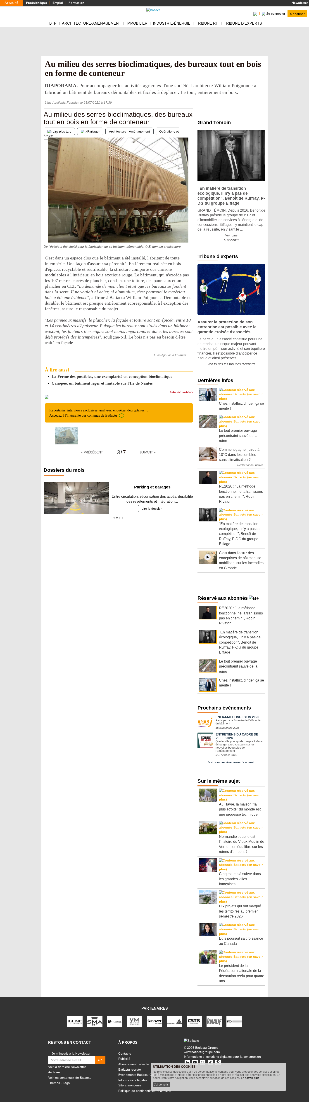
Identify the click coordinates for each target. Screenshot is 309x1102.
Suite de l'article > (181, 392)
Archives (54, 1072)
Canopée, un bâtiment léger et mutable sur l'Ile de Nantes (102, 383)
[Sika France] (174, 1021)
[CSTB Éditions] (194, 1021)
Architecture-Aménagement (91, 23)
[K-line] (75, 1021)
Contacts (124, 1053)
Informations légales (132, 1080)
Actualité (11, 3)
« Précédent (92, 452)
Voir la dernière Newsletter (67, 1067)
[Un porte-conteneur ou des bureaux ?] (189, 233)
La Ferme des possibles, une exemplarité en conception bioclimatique (112, 376)
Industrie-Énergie (171, 23)
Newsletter (299, 3)
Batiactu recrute (129, 1069)
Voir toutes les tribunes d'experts (231, 364)
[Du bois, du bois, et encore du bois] (47, 233)
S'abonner (297, 13)
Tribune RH (207, 23)
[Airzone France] (114, 1021)
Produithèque (36, 3)
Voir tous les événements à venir (231, 762)
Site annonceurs (130, 1085)
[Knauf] (214, 1021)
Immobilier (136, 23)
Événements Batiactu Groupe (139, 1074)
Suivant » (148, 452)
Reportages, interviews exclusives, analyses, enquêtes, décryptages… (98, 412)
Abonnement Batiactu (133, 1064)
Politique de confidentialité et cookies (144, 1091)
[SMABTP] (94, 1021)
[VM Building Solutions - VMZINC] (134, 1021)
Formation (76, 3)
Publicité (124, 1058)
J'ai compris (161, 1084)
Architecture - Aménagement (129, 131)
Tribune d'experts (243, 23)
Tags (66, 1083)
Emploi (57, 3)
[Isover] (154, 1021)
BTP (53, 23)
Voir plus (231, 235)
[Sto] (234, 1021)
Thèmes (54, 1083)
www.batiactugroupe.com (202, 1052)
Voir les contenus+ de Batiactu (69, 1077)
